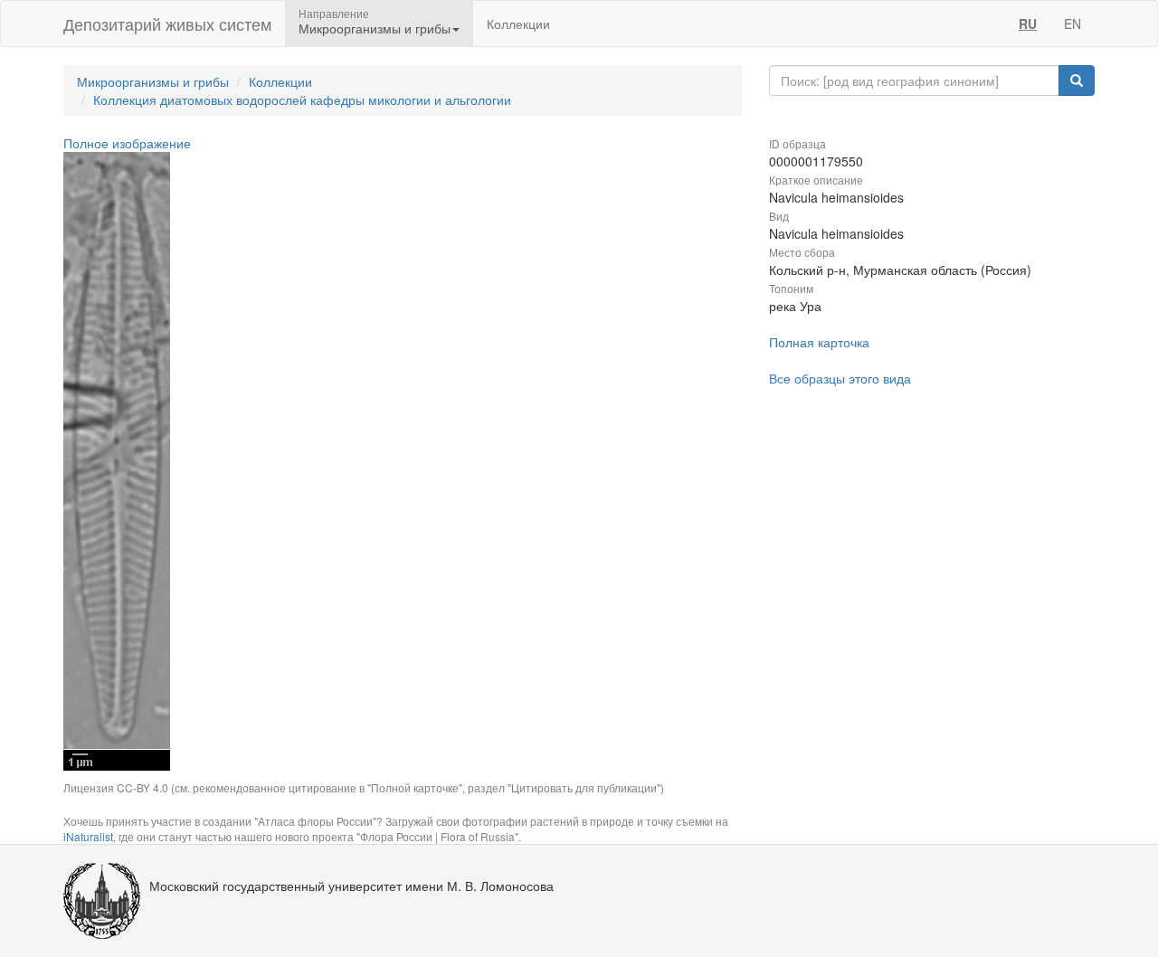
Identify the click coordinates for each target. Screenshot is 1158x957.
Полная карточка (819, 342)
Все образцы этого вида (840, 378)
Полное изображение (127, 143)
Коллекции (518, 23)
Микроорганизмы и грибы (153, 81)
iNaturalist (88, 836)
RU (1028, 23)
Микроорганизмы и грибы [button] (375, 28)
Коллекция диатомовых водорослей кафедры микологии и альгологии (302, 99)
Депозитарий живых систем (167, 23)
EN (1072, 23)
